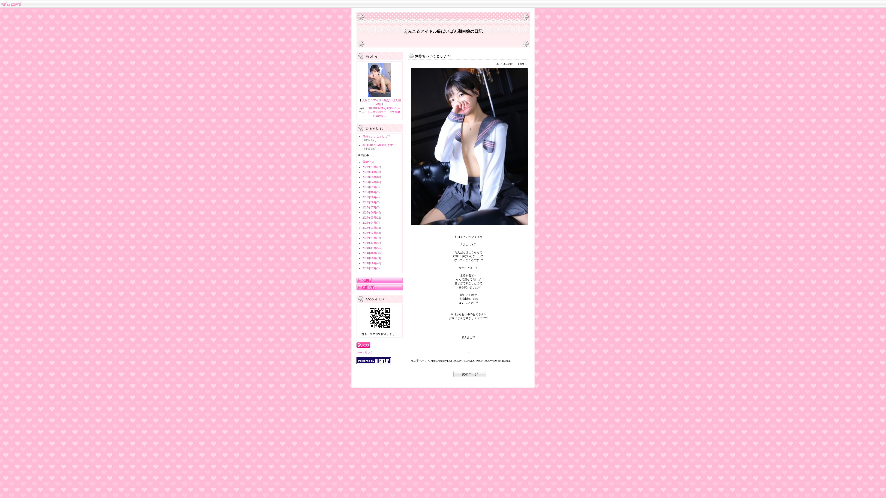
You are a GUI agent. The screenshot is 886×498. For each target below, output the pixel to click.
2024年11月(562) (372, 248)
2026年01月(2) (371, 187)
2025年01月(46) (371, 238)
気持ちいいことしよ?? (376, 136)
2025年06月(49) (371, 212)
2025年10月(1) (371, 192)
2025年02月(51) (371, 232)
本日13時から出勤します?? (378, 145)
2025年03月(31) (371, 227)
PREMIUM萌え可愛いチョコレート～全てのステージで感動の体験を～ (379, 112)
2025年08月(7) (371, 202)
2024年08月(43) (371, 263)
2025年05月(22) (371, 217)
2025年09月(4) (371, 197)
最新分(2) (368, 161)
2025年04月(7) (371, 222)
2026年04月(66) (371, 182)
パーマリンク (364, 352)
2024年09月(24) (371, 258)
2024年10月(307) (372, 253)
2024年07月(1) (371, 268)
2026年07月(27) (371, 167)
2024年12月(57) (371, 243)
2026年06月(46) (371, 172)
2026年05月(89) (371, 177)
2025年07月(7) (371, 207)
